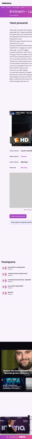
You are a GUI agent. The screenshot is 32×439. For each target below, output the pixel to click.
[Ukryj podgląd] (29, 416)
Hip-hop (22, 7)
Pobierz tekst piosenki (18, 216)
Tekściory (8, 7)
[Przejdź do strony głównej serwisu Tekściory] (6, 3)
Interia (3, 7)
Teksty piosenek (15, 7)
